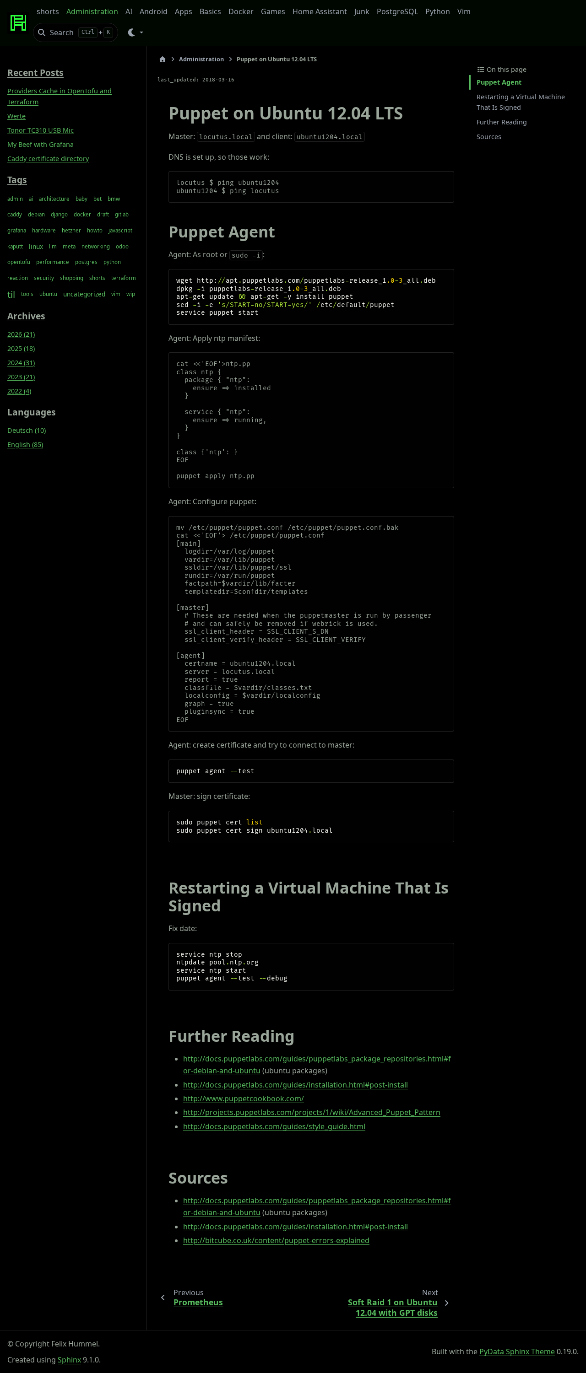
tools (27, 294)
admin (15, 198)
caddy (14, 214)
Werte (16, 116)
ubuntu (48, 294)
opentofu (18, 261)
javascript (120, 230)
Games (273, 11)
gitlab (122, 214)
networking (95, 246)
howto (95, 230)
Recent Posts (35, 72)
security (44, 278)
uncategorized (84, 294)
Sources (489, 136)
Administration (92, 11)
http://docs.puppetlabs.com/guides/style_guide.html (274, 1126)
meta (69, 246)
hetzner (71, 230)
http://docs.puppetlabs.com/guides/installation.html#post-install (295, 1085)
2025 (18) (21, 348)
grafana (16, 230)
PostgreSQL (397, 11)
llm (53, 246)
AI (128, 11)
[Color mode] (134, 32)
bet (97, 198)
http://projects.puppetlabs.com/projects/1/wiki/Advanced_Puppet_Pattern (311, 1112)
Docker (241, 11)
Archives (26, 316)
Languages (31, 412)
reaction (17, 278)
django (59, 214)
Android (154, 11)
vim (115, 294)
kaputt (15, 246)
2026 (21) (21, 334)
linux (36, 246)
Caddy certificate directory (48, 158)
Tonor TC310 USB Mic (40, 130)
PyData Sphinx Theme (517, 1351)
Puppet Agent (499, 82)
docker (82, 214)
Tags (17, 180)
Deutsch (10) (26, 430)
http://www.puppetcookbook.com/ (243, 1098)
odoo (122, 246)
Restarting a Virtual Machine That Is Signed (521, 102)
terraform (123, 278)
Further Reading (502, 122)
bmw (114, 198)
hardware (44, 230)
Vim (464, 11)
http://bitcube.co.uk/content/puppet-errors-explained (276, 1240)
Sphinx (69, 1360)
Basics (210, 11)
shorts (48, 11)
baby (81, 198)
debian (36, 214)
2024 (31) (21, 362)
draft (103, 214)
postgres (86, 261)
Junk (361, 11)
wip (130, 294)
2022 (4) (19, 391)
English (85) (25, 444)
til (11, 294)
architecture (54, 198)
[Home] (162, 59)
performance (52, 261)
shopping (71, 278)
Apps (183, 11)
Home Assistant (320, 11)
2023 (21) (21, 376)
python (112, 261)
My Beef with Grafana (40, 144)
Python (437, 11)
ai (31, 198)
